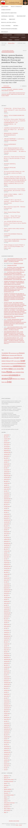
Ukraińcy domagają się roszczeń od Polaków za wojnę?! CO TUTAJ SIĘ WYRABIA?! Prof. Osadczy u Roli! (14, 246)
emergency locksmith (8, 302)
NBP (3, 368)
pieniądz (19, 368)
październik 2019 (7, 589)
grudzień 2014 (6, 701)
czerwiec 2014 (6, 713)
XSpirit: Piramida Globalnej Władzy (12, 212)
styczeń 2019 (6, 607)
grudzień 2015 (6, 678)
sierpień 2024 (6, 479)
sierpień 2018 (6, 616)
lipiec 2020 (6, 572)
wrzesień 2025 (6, 454)
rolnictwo (19, 94)
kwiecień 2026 (6, 442)
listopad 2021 (6, 541)
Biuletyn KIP (6, 777)
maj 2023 (5, 508)
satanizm (14, 372)
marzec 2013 (6, 742)
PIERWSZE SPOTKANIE (10, 167)
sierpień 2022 (6, 523)
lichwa (11, 366)
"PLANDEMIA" (5, 353)
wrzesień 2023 (6, 500)
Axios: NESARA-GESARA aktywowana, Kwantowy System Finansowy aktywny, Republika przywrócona (15, 223)
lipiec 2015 (6, 688)
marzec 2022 (6, 533)
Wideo (10, 39)
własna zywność (5, 95)
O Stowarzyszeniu (19, 34)
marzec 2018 (6, 626)
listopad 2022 (6, 518)
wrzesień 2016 (6, 661)
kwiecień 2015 (6, 694)
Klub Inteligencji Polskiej (7, 50)
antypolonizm (13, 353)
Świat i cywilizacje (7, 808)
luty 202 (5, 769)
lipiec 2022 (6, 525)
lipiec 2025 (6, 458)
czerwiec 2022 (6, 527)
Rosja (9, 372)
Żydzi (9, 382)
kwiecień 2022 (6, 531)
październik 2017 (7, 636)
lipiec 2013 (6, 734)
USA (10, 378)
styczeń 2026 (6, 446)
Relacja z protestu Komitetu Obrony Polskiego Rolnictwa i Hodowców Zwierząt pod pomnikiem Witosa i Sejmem (13, 58)
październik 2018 (7, 612)
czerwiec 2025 (6, 460)
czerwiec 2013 (6, 736)
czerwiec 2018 (6, 620)
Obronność (6, 793)
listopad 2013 (6, 727)
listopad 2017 (6, 634)
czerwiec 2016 (6, 667)
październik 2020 (7, 566)
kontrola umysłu (13, 363)
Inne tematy (6, 785)
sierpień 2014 (6, 709)
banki (18, 353)
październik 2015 (7, 682)
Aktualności (9, 89)
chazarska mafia (13, 355)
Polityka (5, 796)
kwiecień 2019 (6, 601)
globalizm (4, 361)
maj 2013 (5, 738)
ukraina (5, 379)
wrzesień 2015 (6, 684)
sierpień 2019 (6, 593)
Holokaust (8, 361)
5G (9, 353)
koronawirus (22, 363)
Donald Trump (19, 358)
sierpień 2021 (6, 547)
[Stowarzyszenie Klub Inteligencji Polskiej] (14, 4)
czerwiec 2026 (6, 438)
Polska (4, 372)
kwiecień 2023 (6, 510)
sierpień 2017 (6, 639)
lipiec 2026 (6, 436)
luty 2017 (5, 651)
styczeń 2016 (6, 676)
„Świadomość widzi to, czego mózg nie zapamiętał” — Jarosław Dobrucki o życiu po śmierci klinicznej (14, 201)
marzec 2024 (6, 489)
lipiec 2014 (6, 711)
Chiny (18, 355)
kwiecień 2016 (6, 670)
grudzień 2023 (6, 494)
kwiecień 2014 (6, 717)
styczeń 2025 (6, 469)
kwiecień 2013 (6, 740)
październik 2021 (7, 543)
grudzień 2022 (6, 516)
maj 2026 (5, 440)
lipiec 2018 (6, 618)
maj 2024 (5, 485)
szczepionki (13, 375)
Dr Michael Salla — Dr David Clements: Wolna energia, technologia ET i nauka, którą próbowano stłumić (15, 110)
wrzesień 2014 (6, 707)
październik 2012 (7, 752)
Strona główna (7, 34)
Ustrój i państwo (7, 810)
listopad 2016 (6, 657)
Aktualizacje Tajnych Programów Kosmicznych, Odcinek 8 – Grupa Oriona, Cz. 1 (14, 342)
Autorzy (4, 37)
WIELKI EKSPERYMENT (10, 144)
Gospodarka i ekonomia (18, 89)
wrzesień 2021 (6, 545)
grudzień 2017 (6, 632)
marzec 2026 (6, 444)
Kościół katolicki (6, 366)
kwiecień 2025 (6, 463)
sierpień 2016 (6, 663)
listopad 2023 (6, 496)
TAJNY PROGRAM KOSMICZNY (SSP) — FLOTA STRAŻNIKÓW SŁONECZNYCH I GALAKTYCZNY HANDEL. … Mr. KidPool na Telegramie (15, 260)
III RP (12, 361)
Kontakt (17, 39)
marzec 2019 (6, 603)
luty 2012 (5, 767)
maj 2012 (5, 761)
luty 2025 (5, 467)
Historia (5, 783)
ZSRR (5, 382)
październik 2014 (7, 705)
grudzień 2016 (6, 655)
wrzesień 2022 (6, 521)
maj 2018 (5, 622)
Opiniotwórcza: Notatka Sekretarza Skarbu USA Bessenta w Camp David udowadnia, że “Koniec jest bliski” (14, 158)
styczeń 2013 (6, 746)
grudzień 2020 (6, 562)
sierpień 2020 (6, 570)
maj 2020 (5, 576)
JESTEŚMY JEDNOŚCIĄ (10, 163)
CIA (21, 355)
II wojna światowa (17, 360)
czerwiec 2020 (6, 574)
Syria (22, 372)
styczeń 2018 (6, 630)
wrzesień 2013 (6, 730)
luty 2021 (5, 558)
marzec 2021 (6, 556)
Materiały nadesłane (7, 789)
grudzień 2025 (6, 448)
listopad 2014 (6, 703)
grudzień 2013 (6, 725)
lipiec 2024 (6, 481)
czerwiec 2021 (6, 550)
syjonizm (18, 372)
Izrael (23, 361)
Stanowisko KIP (14, 37)
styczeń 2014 (6, 723)
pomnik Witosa (14, 94)
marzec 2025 (6, 465)
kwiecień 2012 (6, 763)
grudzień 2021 (6, 539)
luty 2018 (5, 628)
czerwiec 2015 (6, 690)
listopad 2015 (6, 680)
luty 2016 (5, 674)
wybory (18, 378)
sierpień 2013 (6, 732)
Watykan (15, 378)
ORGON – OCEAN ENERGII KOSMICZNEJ (14, 115)
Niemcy (6, 369)
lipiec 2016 (6, 665)
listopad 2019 (6, 587)
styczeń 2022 (6, 537)
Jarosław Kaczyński (6, 363)
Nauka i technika (7, 791)
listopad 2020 (6, 564)
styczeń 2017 (6, 653)
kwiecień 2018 (6, 624)
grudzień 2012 (6, 748)
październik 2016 (7, 659)
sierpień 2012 (6, 756)
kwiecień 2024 (6, 487)
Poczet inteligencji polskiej (9, 794)
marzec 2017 (6, 649)
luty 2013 (5, 744)
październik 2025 (7, 452)
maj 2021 (5, 552)
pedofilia (14, 368)
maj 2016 (5, 668)
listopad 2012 (6, 750)
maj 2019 (5, 599)
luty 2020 (5, 581)
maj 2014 (5, 715)
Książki (23, 37)
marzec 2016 (6, 672)
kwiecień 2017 (6, 647)
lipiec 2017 (6, 641)
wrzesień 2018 (6, 614)
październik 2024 (7, 475)
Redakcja (5, 800)
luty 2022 (5, 535)
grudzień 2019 (6, 585)
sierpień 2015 (6, 686)
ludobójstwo (17, 366)
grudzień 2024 (6, 471)
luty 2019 (5, 605)
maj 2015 (5, 692)
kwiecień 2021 (6, 554)
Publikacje (6, 798)
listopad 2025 (6, 450)
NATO (24, 366)
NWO (11, 369)
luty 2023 (5, 512)
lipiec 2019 (6, 595)
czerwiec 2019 (6, 597)
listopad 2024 (6, 473)
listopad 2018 (6, 610)
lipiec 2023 (6, 504)
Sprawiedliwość (7, 804)
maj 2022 (5, 529)
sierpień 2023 (6, 502)
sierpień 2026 (6, 434)
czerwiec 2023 (6, 506)
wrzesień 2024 (6, 477)
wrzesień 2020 (6, 568)
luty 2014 (5, 721)
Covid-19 (5, 358)
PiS (22, 369)
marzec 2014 (6, 719)
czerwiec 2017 (6, 643)
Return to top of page (14, 820)
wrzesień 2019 (6, 591)
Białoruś (7, 355)
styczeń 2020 (6, 583)
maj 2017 (5, 645)
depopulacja (11, 358)
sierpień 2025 (6, 456)
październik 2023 (7, 498)
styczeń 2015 (6, 699)
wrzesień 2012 (6, 754)
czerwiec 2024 (6, 483)
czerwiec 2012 (6, 759)
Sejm (23, 94)
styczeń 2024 (6, 492)
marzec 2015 (6, 696)
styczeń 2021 (6, 560)
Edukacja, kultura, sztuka (8, 779)
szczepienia (5, 375)
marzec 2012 (6, 765)
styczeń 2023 (6, 514)
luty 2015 (5, 698)
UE (19, 375)
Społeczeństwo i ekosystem (7, 90)
